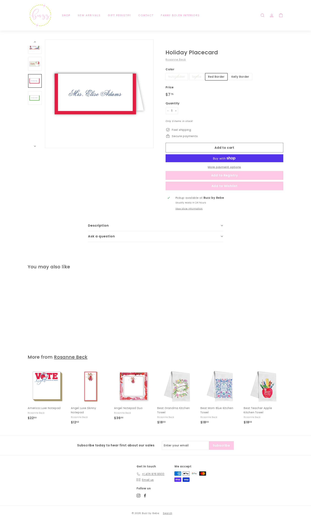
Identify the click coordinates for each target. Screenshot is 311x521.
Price (170, 87)
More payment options (224, 167)
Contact (146, 15)
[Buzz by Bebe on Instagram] (138, 495)
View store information (189, 208)
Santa (196, 77)
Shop (66, 15)
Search (167, 513)
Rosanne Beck (176, 59)
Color (170, 69)
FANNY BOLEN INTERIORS (180, 15)
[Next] (35, 145)
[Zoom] (99, 94)
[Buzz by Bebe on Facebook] (145, 495)
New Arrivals (89, 15)
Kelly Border (240, 77)
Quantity (173, 103)
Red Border (216, 77)
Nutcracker (176, 77)
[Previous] (35, 43)
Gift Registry (119, 15)
